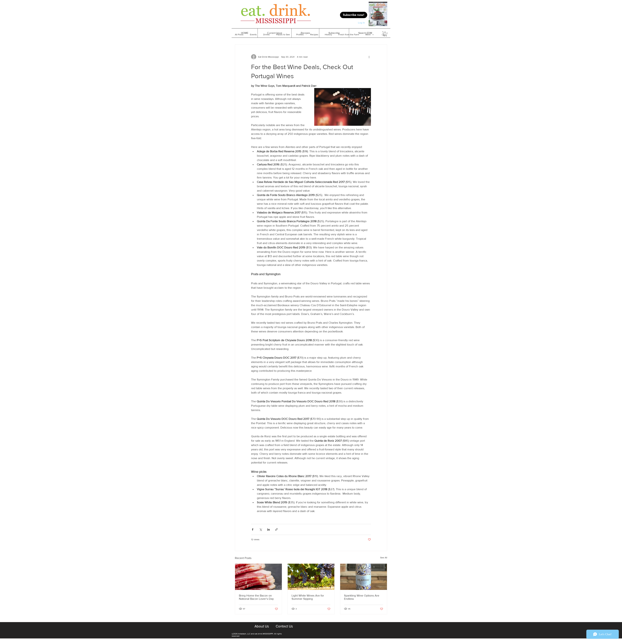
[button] (305, 33)
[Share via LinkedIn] (268, 529)
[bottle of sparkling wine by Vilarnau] (363, 577)
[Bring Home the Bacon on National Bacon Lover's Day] (258, 577)
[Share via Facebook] (252, 529)
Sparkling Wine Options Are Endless (361, 597)
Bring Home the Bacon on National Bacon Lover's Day (256, 597)
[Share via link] (276, 529)
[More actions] (369, 57)
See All (383, 557)
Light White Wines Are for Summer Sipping (308, 597)
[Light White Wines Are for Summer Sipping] (311, 577)
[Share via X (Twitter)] (260, 529)
